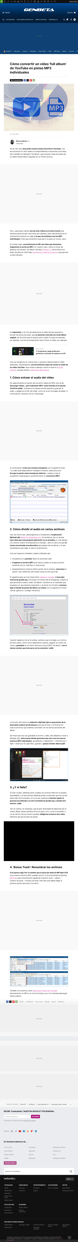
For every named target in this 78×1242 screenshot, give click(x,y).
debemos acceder (47, 577)
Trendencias (8, 1207)
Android (25, 51)
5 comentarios (17, 80)
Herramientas (8, 1151)
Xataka (6, 1188)
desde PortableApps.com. (31, 537)
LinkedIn (35, 1130)
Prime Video (42, 51)
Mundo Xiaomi (8, 1200)
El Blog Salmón (23, 1207)
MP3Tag (13, 878)
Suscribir (35, 1116)
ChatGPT (8, 51)
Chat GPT (23, 1104)
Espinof (35, 1190)
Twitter (64, 19)
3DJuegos (22, 1188)
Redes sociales (9, 1154)
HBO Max (56, 51)
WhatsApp (32, 1158)
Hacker (64, 51)
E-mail (34, 80)
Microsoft (17, 51)
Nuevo (70, 13)
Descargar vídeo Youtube (59, 1104)
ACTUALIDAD (10, 19)
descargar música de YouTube (45, 991)
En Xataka (40, 349)
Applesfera (7, 1193)
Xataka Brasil (8, 1227)
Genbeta (39, 10)
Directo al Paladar (53, 1188)
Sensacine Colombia (36, 1228)
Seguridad (32, 1151)
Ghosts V (47, 250)
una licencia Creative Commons (45, 252)
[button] (22, 141)
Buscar (71, 1171)
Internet (71, 51)
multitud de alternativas (39, 370)
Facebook (71, 19)
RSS (27, 1130)
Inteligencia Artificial (59, 1158)
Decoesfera (7, 1210)
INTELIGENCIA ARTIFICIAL (25, 19)
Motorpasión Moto (68, 1190)
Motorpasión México (66, 1225)
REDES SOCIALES (41, 19)
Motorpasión (66, 1188)
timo (54, 1154)
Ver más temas (10, 1163)
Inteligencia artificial (59, 1147)
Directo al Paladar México (53, 1225)
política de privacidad (29, 1120)
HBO (50, 51)
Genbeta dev (57, 1151)
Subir (68, 1179)
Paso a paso (39, 1001)
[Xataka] (1, 1)
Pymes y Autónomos (22, 1210)
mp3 (54, 1001)
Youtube (19, 1130)
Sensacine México (38, 1224)
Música (62, 1001)
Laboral (31, 1154)
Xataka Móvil (8, 1190)
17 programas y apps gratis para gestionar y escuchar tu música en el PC (51, 352)
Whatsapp (33, 51)
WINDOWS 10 (53, 19)
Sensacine (36, 1188)
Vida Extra (22, 1190)
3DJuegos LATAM (24, 1224)
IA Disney (32, 1104)
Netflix (6, 1158)
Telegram (74, 19)
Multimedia (29, 1001)
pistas (48, 1001)
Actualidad (32, 1147)
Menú (7, 13)
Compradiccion (8, 1213)
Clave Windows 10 (43, 1104)
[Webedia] (10, 1178)
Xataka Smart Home (8, 1196)
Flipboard (67, 19)
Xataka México (8, 1224)
